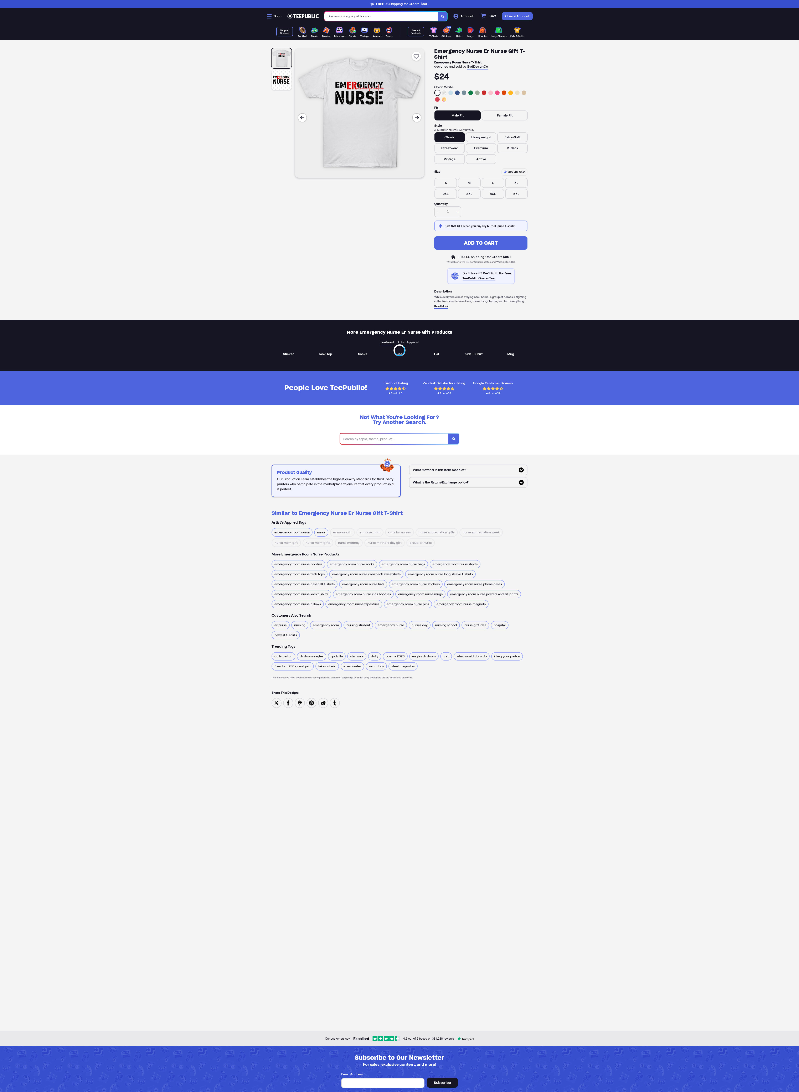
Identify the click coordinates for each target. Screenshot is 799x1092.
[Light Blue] (450, 92)
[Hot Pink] (497, 92)
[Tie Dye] (444, 99)
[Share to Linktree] (300, 702)
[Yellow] (510, 92)
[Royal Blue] (457, 92)
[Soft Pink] (490, 92)
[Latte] (524, 92)
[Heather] (444, 92)
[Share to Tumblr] (335, 702)
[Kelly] (470, 92)
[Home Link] (303, 16)
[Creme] (517, 92)
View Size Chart (516, 171)
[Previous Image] (302, 118)
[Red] (484, 92)
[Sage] (477, 92)
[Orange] (504, 92)
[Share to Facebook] (288, 702)
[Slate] (464, 92)
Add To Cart (481, 243)
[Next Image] (416, 118)
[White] (437, 92)
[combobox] (381, 16)
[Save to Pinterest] (311, 702)
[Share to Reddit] (323, 702)
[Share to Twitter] (277, 702)
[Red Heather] (437, 99)
